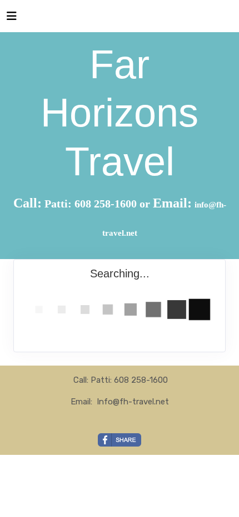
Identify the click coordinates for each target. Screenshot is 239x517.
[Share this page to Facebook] (119, 440)
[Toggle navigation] (12, 19)
